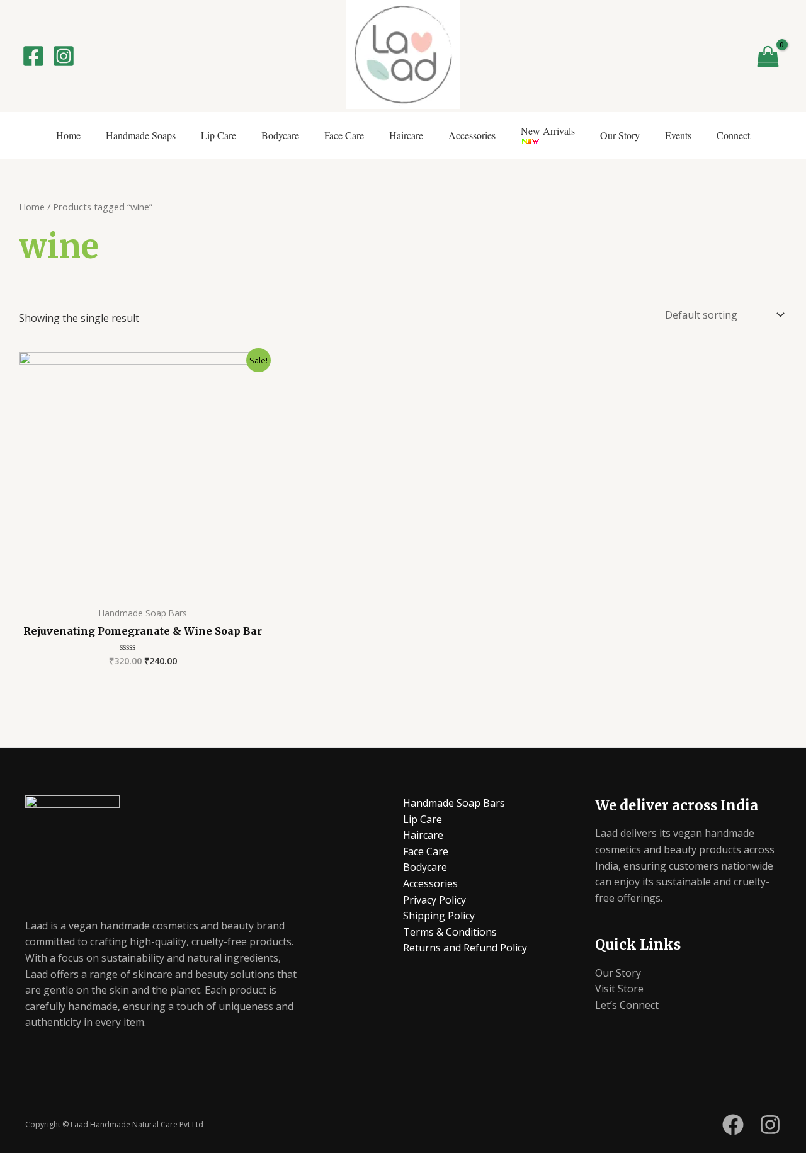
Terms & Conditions (450, 932)
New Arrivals (548, 130)
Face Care (344, 135)
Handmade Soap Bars (454, 803)
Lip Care (218, 135)
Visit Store (619, 989)
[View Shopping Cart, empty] (767, 56)
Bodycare (280, 135)
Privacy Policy (434, 900)
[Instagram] (63, 56)
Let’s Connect (627, 1005)
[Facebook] (33, 56)
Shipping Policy (439, 916)
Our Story (620, 135)
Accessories (472, 135)
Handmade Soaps (141, 135)
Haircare (406, 135)
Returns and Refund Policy (465, 948)
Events (678, 135)
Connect (733, 135)
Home (68, 135)
